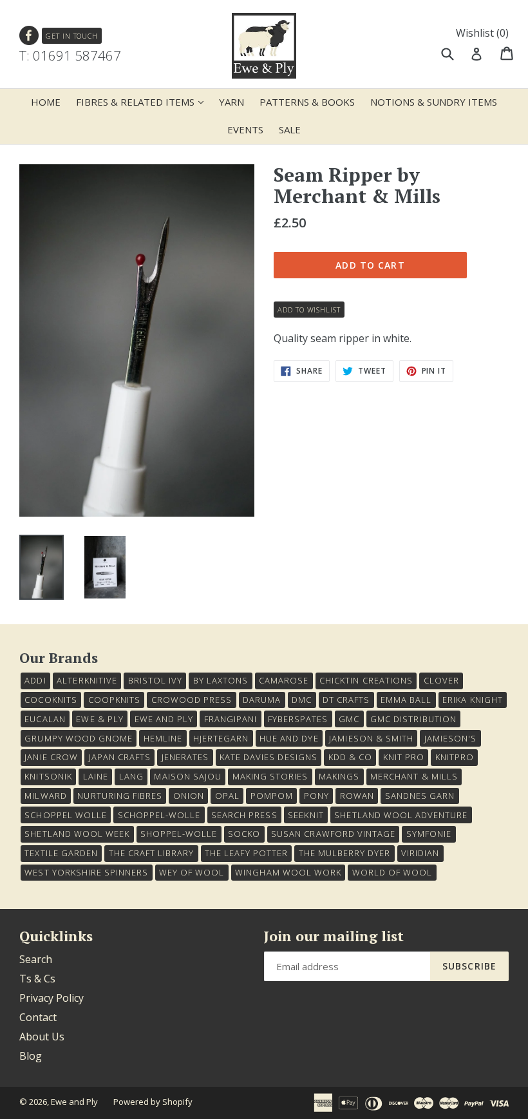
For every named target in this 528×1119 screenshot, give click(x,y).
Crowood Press (191, 699)
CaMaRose (283, 680)
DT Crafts (346, 699)
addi (35, 680)
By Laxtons (220, 680)
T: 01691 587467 (70, 55)
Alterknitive (87, 680)
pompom (271, 795)
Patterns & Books (307, 101)
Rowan (357, 795)
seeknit (305, 815)
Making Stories (270, 776)
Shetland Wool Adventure (400, 815)
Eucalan (44, 719)
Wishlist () (482, 33)
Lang (131, 776)
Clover (441, 680)
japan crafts (120, 757)
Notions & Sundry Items (433, 101)
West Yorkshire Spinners (86, 872)
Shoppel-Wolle (179, 833)
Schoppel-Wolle (159, 815)
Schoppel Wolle (65, 815)
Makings (339, 776)
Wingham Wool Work (288, 872)
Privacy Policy (51, 998)
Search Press (244, 815)
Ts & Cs (37, 978)
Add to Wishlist (309, 309)
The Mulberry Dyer (345, 853)
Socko (244, 833)
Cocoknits (50, 699)
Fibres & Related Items (143, 101)
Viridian (420, 853)
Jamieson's (450, 738)
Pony (316, 795)
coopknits (114, 699)
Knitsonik (47, 776)
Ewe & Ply (99, 719)
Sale (290, 129)
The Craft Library (151, 853)
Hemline (163, 738)
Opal (227, 795)
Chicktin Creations (366, 680)
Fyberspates (298, 719)
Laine (95, 776)
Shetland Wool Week (76, 833)
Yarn (231, 101)
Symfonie (428, 833)
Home (46, 101)
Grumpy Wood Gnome (78, 738)
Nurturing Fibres (119, 795)
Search (35, 959)
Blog (30, 1056)
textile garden (61, 853)
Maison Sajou (187, 776)
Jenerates (185, 757)
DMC (302, 699)
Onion (188, 795)
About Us (41, 1036)
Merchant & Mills (414, 776)
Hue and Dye (288, 738)
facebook (29, 36)
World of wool (392, 872)
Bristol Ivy (155, 680)
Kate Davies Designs (268, 757)
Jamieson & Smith (371, 738)
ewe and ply (164, 719)
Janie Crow (50, 757)
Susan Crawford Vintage (333, 833)
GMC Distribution (413, 719)
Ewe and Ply (74, 1101)
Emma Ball (406, 699)
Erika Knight (472, 699)
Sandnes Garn (420, 795)
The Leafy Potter (246, 853)
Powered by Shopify (153, 1101)
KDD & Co (350, 757)
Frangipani (230, 719)
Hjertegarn (221, 738)
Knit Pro (403, 757)
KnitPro (454, 757)
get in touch (72, 36)
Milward (45, 795)
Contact (38, 1017)
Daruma (262, 699)
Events (245, 129)
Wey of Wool (191, 872)
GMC (349, 719)
